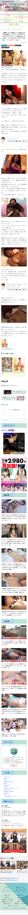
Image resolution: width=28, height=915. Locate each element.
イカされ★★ (4, 45)
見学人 (14, 756)
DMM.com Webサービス (12, 878)
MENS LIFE (6, 786)
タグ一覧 (8, 895)
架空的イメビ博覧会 (7, 899)
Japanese (18, 0)
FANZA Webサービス (11, 880)
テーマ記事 (21, 901)
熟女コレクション (7, 789)
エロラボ (5, 794)
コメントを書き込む (14, 409)
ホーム (7, 887)
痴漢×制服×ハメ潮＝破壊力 (9, 791)
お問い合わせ (8, 903)
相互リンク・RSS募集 (21, 903)
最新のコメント (9, 801)
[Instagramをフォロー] (14, 766)
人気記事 (21, 897)
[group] (8, 867)
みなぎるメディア (7, 784)
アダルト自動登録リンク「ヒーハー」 (10, 796)
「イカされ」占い (8, 891)
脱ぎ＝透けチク (11, 45)
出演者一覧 (21, 895)
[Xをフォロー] (12, 766)
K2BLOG (5, 778)
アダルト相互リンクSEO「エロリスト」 (11, 788)
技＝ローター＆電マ (5, 47)
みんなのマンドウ (7, 776)
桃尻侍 (5, 780)
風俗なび (5, 783)
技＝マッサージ (18, 45)
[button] (25, 419)
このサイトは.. (21, 887)
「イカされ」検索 (21, 889)
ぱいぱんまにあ (7, 792)
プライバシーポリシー (14, 905)
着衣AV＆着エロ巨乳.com (8, 781)
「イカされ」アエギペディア (21, 892)
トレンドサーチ (7, 889)
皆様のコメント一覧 (7, 901)
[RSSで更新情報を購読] (16, 766)
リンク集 (6, 772)
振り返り (8, 897)
